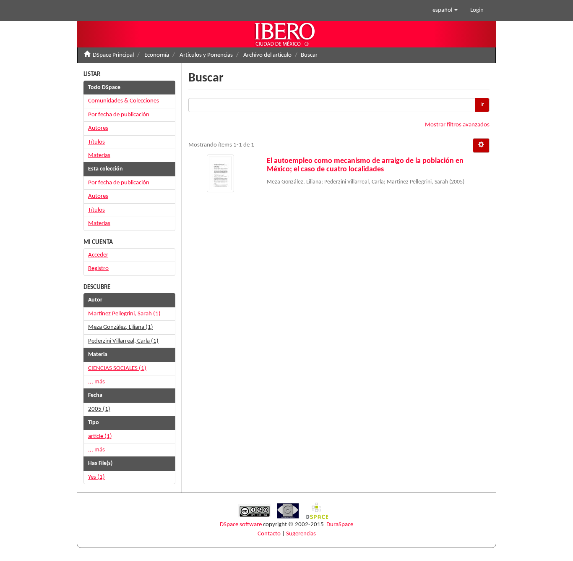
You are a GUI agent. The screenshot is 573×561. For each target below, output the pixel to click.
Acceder (98, 255)
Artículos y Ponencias (206, 55)
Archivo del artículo (267, 55)
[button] (445, 10)
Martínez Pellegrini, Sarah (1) (124, 314)
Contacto (269, 534)
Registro (98, 268)
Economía (156, 55)
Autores (98, 128)
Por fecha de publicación (118, 115)
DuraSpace (339, 525)
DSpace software (241, 525)
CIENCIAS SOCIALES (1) (117, 368)
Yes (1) (96, 477)
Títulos (96, 142)
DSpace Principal (113, 55)
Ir (482, 105)
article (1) (100, 436)
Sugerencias (301, 534)
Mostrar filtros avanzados (457, 125)
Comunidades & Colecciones (123, 101)
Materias (99, 155)
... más (96, 382)
